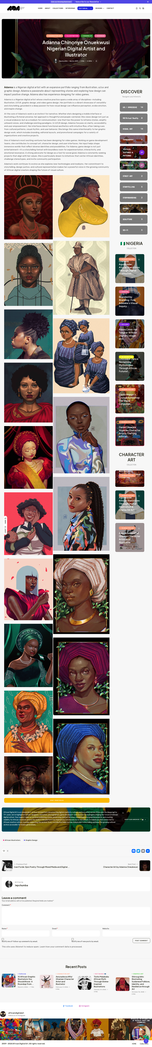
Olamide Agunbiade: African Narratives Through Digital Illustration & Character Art (129, 502)
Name (4, 929)
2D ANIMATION (127, 357)
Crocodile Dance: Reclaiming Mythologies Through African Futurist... (129, 365)
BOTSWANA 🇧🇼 (100, 974)
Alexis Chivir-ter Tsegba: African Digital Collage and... (128, 334)
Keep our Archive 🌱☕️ (134, 819)
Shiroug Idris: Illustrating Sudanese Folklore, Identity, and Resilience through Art (141, 982)
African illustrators (12, 840)
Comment (6, 905)
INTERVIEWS (70, 8)
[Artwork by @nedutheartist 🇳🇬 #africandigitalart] (98, 1029)
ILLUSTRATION (72, 36)
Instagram (85, 1006)
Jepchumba (63, 61)
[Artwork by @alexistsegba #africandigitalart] (76, 1029)
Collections (58, 8)
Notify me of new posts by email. (85, 941)
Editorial (83, 8)
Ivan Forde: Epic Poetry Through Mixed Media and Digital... (42, 867)
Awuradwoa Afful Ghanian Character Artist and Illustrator (129, 538)
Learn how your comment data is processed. (61, 946)
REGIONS (98, 8)
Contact (110, 8)
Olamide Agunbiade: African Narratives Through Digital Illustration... (129, 267)
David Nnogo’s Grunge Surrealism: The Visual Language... (129, 399)
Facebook (69, 1006)
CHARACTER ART (55, 36)
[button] (28, 207)
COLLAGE (125, 324)
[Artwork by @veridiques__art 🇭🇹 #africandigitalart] (11, 1029)
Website (105, 929)
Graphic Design (32, 840)
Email (55, 929)
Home (40, 8)
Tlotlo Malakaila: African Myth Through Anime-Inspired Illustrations (101, 981)
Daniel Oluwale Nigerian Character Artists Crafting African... (129, 432)
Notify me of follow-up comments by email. (20, 941)
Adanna (9, 87)
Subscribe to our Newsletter (87, 2)
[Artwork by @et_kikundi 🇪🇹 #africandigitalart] (32, 1029)
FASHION (124, 292)
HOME (134, 1044)
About (47, 8)
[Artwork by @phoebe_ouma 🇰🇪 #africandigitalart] (119, 1029)
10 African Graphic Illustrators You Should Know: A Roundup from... (26, 980)
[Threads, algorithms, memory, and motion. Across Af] (141, 1029)
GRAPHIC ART (138, 974)
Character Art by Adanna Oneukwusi (120, 867)
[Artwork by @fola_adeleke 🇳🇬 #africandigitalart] (54, 1029)
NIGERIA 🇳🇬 (87, 36)
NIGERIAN (100, 36)
